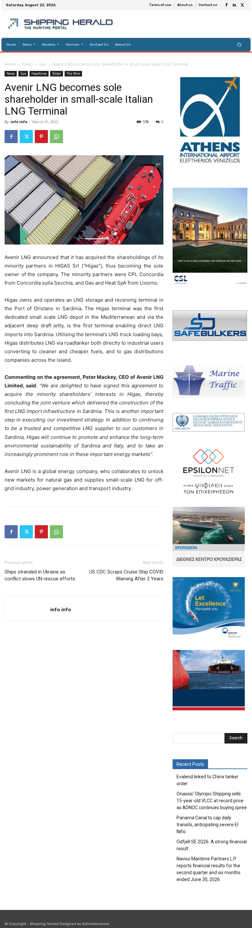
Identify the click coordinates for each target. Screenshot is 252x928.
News (27, 64)
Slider (56, 73)
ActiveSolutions (95, 924)
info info (18, 121)
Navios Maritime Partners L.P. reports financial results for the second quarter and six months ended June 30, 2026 (209, 869)
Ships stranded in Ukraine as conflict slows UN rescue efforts (40, 575)
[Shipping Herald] (61, 24)
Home (10, 64)
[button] (239, 44)
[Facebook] (226, 5)
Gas (42, 64)
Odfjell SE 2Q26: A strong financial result (212, 845)
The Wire (73, 73)
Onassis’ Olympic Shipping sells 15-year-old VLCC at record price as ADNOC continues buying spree (212, 800)
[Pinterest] (41, 136)
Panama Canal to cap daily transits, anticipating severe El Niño (207, 824)
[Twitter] (242, 5)
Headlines (39, 73)
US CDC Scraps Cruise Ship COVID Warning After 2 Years (126, 575)
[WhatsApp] (56, 136)
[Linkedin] (234, 5)
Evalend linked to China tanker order (208, 780)
